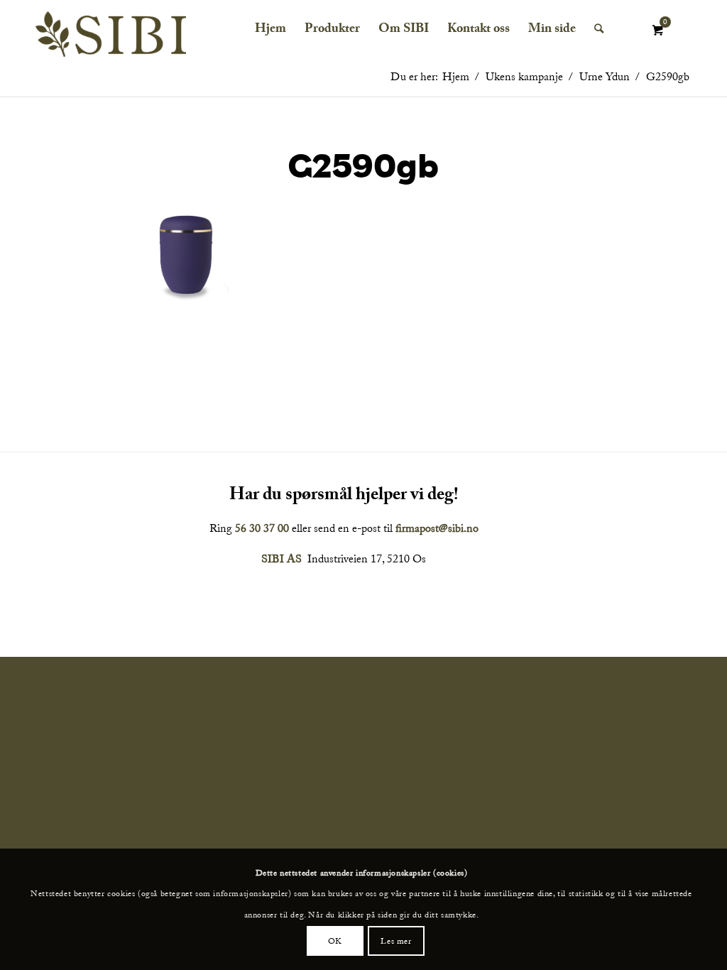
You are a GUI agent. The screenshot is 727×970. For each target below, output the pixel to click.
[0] (657, 30)
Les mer (396, 941)
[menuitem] (270, 29)
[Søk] (599, 29)
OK (335, 941)
